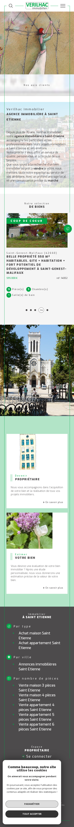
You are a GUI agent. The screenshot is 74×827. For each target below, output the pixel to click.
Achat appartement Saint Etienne (39, 645)
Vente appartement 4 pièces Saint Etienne (36, 707)
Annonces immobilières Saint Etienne (37, 667)
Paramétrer (32, 804)
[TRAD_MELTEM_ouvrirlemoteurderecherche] (11, 6)
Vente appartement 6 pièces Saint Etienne (36, 727)
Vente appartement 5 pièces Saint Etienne (36, 717)
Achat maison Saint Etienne (34, 636)
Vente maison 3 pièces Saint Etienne (37, 688)
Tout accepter (31, 813)
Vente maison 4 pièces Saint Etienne (37, 697)
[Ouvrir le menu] (63, 6)
